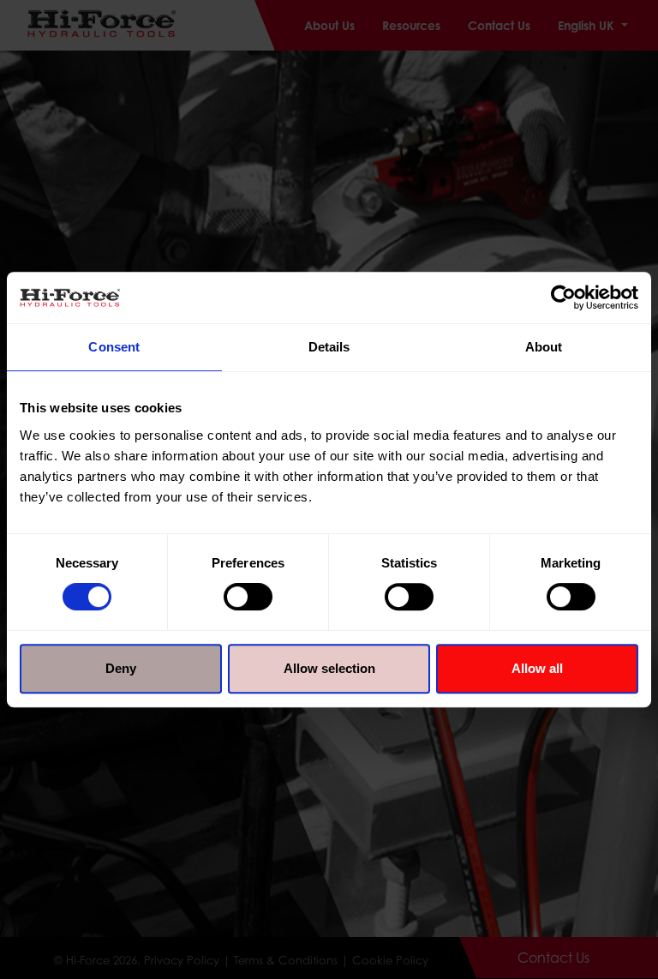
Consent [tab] (114, 346)
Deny (120, 668)
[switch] (248, 596)
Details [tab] (329, 346)
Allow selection (329, 668)
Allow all (537, 668)
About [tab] (544, 346)
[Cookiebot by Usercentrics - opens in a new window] (563, 297)
